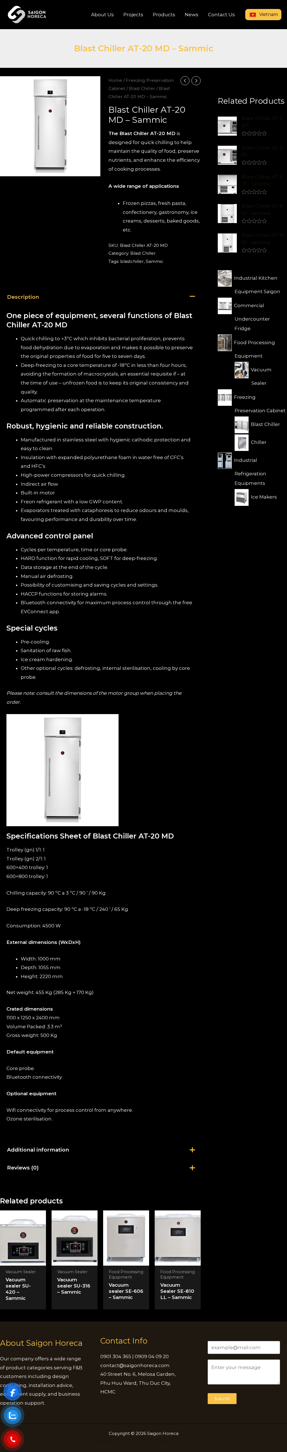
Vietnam (268, 14)
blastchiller (132, 261)
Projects (133, 14)
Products (164, 14)
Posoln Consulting (182, 1441)
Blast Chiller (142, 88)
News (191, 14)
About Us (102, 14)
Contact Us (221, 14)
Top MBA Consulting (136, 1441)
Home (115, 80)
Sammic (154, 261)
